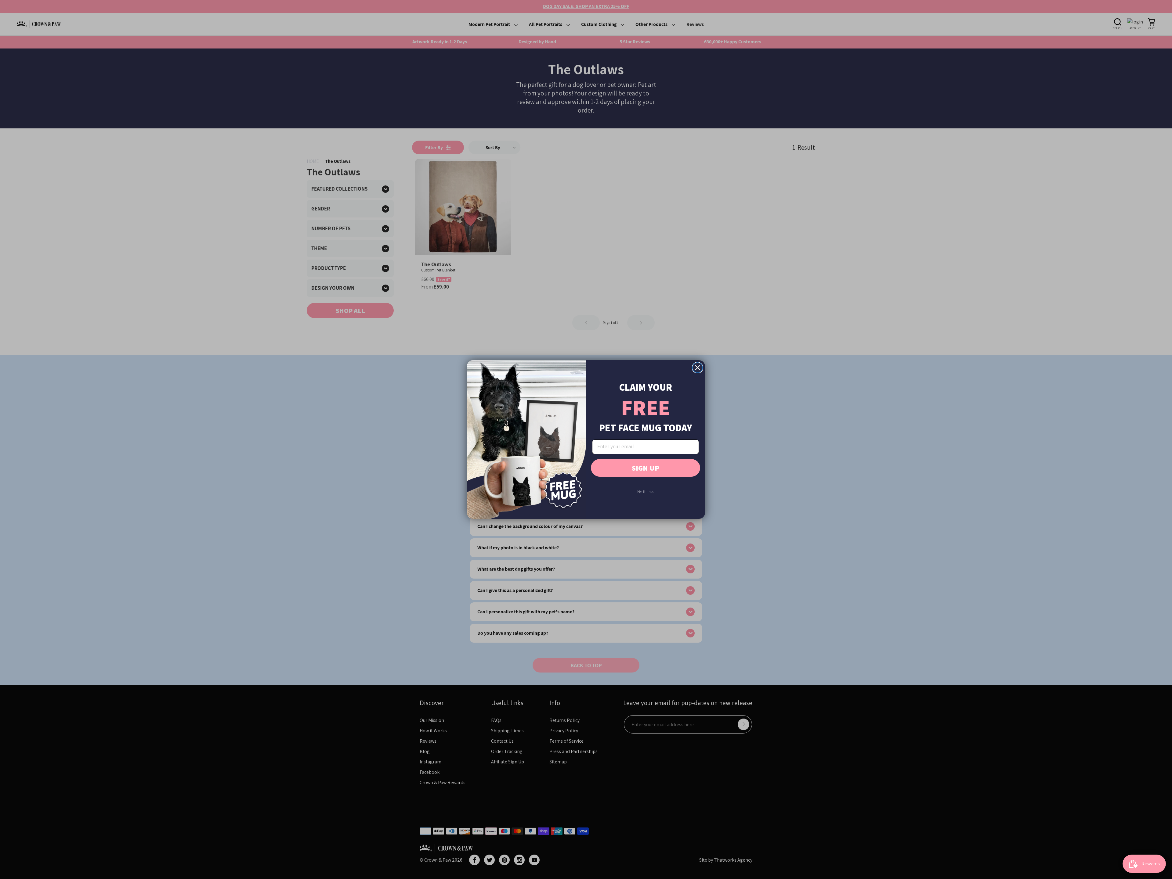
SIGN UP (645, 468)
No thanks (645, 491)
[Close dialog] (698, 368)
